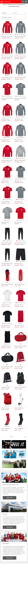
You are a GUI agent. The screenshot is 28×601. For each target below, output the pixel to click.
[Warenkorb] (26, 1)
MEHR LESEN (9, 497)
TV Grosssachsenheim (7, 1)
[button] (2, 34)
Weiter (25, 436)
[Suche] (23, 1)
